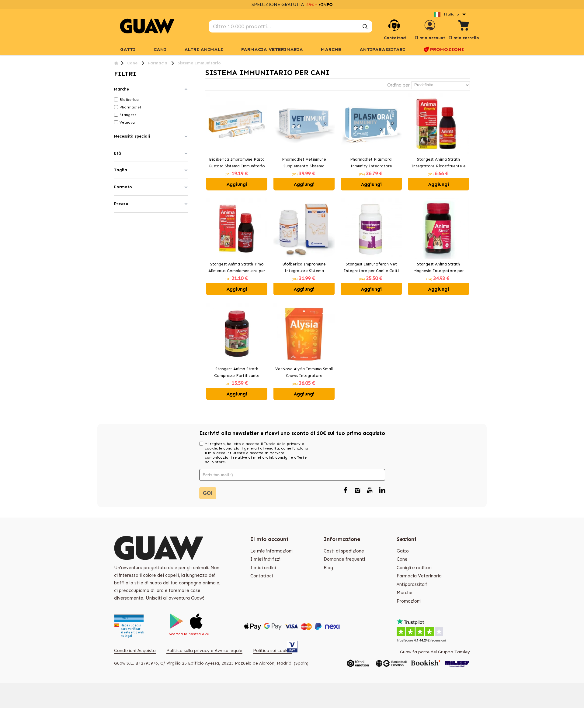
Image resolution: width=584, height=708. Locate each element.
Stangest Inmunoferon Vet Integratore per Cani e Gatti (371, 267)
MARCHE (331, 49)
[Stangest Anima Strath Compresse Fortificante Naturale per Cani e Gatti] (236, 333)
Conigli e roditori (414, 567)
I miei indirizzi (265, 559)
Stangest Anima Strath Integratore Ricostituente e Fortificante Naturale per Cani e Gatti (438, 163)
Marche (404, 592)
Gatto (403, 551)
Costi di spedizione (344, 551)
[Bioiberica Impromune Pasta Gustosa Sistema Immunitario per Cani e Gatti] (236, 123)
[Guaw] (147, 26)
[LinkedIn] (382, 491)
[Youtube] (370, 491)
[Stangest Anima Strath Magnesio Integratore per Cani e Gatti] (438, 228)
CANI (160, 49)
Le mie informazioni (271, 551)
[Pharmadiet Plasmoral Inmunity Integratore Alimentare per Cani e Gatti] (371, 123)
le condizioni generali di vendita (249, 448)
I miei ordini (263, 567)
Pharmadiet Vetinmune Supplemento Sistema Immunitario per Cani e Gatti (304, 163)
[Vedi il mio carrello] (464, 26)
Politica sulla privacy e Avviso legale (204, 650)
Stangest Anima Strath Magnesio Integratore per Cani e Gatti (438, 268)
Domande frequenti (344, 559)
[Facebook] (345, 491)
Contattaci (261, 576)
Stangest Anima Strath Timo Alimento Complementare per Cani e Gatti (236, 268)
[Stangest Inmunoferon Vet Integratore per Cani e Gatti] (371, 228)
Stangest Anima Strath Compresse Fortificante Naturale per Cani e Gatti (237, 373)
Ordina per (398, 85)
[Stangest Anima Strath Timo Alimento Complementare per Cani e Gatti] (236, 228)
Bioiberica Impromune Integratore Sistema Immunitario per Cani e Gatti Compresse (304, 268)
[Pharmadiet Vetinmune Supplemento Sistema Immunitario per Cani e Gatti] (304, 123)
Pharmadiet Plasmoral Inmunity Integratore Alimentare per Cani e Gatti (371, 163)
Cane (402, 559)
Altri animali (203, 49)
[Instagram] (358, 491)
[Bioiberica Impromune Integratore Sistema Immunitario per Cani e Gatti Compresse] (304, 228)
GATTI (127, 49)
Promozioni (447, 49)
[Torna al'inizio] (116, 63)
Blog (328, 567)
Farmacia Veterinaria (272, 49)
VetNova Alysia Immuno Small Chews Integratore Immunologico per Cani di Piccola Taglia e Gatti (304, 373)
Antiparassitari (382, 49)
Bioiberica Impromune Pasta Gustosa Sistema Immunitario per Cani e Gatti (237, 163)
